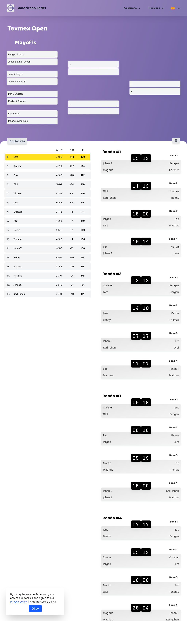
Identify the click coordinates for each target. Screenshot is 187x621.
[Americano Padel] (10, 8)
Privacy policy (18, 601)
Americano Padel (32, 8)
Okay (35, 609)
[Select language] (175, 8)
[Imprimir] (176, 141)
